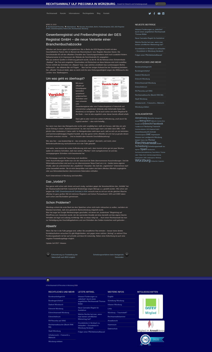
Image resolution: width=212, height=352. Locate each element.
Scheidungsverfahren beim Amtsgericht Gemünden (110, 255)
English (110, 297)
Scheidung (141, 146)
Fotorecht (156, 126)
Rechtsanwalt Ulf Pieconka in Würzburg (60, 285)
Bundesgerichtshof (142, 71)
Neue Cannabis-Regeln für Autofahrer (149, 38)
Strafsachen (151, 149)
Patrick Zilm (67, 29)
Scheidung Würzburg (116, 301)
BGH (148, 121)
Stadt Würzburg (141, 99)
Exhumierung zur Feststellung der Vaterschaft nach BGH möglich (62, 255)
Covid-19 (138, 124)
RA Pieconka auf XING (143, 91)
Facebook (157, 123)
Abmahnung (141, 118)
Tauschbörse (156, 152)
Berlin (96, 27)
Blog (98, 13)
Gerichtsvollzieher (140, 129)
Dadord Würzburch (142, 75)
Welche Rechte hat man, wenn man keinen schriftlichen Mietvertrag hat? (90, 316)
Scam (159, 143)
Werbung (158, 157)
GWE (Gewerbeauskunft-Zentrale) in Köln (71, 191)
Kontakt (106, 13)
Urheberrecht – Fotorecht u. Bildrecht (149, 103)
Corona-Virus (161, 121)
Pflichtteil (151, 140)
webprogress (151, 157)
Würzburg (85, 29)
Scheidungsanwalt (155, 146)
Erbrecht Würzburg (142, 79)
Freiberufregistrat (104, 27)
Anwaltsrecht (113, 321)
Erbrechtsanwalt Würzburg (145, 83)
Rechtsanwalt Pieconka (56, 27)
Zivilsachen (154, 161)
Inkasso (138, 137)
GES (112, 27)
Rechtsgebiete (88, 13)
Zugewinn (161, 161)
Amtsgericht (158, 118)
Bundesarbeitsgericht (143, 67)
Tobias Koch (142, 155)
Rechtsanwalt (52, 13)
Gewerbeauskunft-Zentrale (145, 132)
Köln (143, 137)
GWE (148, 134)
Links (110, 309)
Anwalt (137, 121)
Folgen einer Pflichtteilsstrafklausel (148, 55)
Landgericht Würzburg (153, 137)
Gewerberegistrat (57, 29)
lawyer (137, 140)
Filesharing (148, 126)
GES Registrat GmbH (152, 129)
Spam (143, 149)
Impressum (155, 135)
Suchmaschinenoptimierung (143, 152)
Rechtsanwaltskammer (116, 317)
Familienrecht (139, 126)
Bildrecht (153, 121)
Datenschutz (112, 329)
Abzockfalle (89, 27)
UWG (145, 157)
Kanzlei (63, 13)
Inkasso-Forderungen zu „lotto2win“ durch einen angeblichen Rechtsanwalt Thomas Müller (150, 31)
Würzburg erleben (142, 107)
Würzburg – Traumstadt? (117, 313)
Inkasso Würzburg (115, 305)
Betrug (142, 121)
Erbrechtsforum (141, 87)
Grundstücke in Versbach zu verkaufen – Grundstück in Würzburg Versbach (89, 325)
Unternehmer (139, 157)
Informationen (74, 13)
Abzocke (82, 27)
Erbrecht (147, 123)
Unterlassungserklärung (154, 155)
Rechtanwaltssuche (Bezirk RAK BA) (149, 95)
